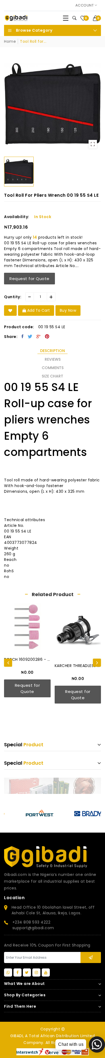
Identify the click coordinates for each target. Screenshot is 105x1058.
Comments (53, 367)
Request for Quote (29, 278)
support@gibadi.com (33, 928)
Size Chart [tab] (52, 376)
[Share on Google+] (38, 336)
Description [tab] (52, 350)
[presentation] (8, 663)
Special (23, 744)
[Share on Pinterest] (47, 336)
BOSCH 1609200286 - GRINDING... (27, 659)
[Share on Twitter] (30, 336)
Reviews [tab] (53, 359)
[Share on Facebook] (23, 336)
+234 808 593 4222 (31, 922)
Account (85, 5)
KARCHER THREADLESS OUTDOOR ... (78, 665)
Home (10, 41)
